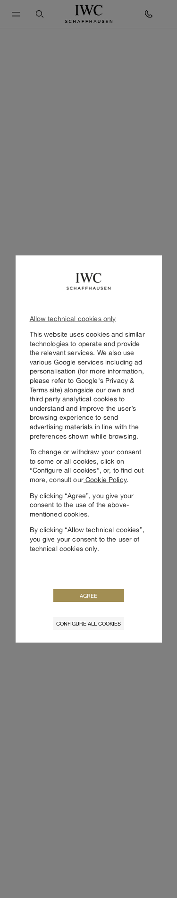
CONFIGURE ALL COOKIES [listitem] (88, 623)
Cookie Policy (105, 479)
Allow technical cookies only (73, 318)
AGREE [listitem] (88, 596)
